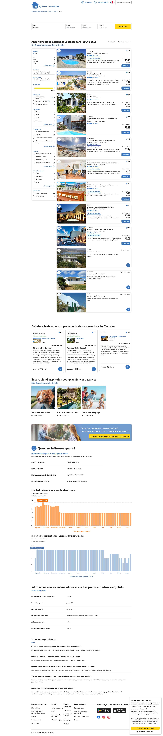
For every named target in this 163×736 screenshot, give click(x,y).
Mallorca (34, 716)
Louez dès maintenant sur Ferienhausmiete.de (109, 436)
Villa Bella (90, 52)
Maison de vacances (45, 193)
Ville (34, 25)
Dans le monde (36, 720)
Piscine (45, 112)
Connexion (88, 2)
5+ (48, 72)
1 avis (96, 55)
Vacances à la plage (45, 159)
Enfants (45, 134)
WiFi (45, 115)
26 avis (96, 144)
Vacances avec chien (45, 156)
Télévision (45, 121)
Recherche (123, 26)
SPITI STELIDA (92, 96)
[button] (145, 732)
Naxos (40, 682)
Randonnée (45, 176)
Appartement (45, 196)
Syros (82, 660)
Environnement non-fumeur (45, 137)
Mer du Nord (35, 708)
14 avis (96, 99)
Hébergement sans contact (45, 153)
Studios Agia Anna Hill (94, 74)
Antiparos (72, 660)
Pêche (45, 173)
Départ (84, 25)
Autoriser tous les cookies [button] (145, 728)
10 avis (96, 166)
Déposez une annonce (124, 2)
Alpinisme (45, 179)
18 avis (96, 77)
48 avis (96, 123)
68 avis (96, 210)
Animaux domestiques (45, 131)
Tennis (45, 182)
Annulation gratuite (45, 104)
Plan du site (35, 723)
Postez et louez (79, 708)
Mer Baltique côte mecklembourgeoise (38, 712)
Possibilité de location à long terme (45, 142)
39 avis (96, 233)
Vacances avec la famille (45, 162)
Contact (66, 724)
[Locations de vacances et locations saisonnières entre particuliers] (45, 6)
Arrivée (68, 25)
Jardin (45, 118)
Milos (77, 660)
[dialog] (145, 715)
